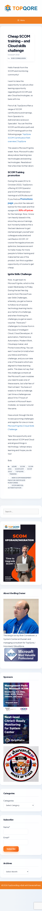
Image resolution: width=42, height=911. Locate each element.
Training (13, 474)
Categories (8, 800)
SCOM (22, 466)
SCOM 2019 (19, 469)
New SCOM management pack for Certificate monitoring (19, 480)
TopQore (19, 471)
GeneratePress (34, 885)
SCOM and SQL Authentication (15, 486)
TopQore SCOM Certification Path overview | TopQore (19, 138)
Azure (14, 466)
